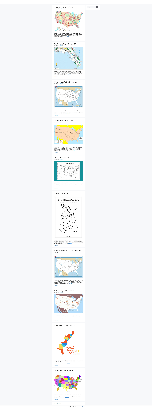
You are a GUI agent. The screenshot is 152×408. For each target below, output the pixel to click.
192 (57, 403)
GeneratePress (82, 406)
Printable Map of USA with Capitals (65, 82)
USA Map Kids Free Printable (63, 370)
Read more (67, 36)
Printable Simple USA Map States (64, 291)
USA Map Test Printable (61, 193)
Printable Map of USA (59, 2)
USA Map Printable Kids (61, 158)
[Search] (97, 7)
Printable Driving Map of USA (63, 7)
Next (60, 403)
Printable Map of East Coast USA (64, 325)
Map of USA (56, 38)
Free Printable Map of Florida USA (65, 44)
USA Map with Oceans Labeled (64, 120)
